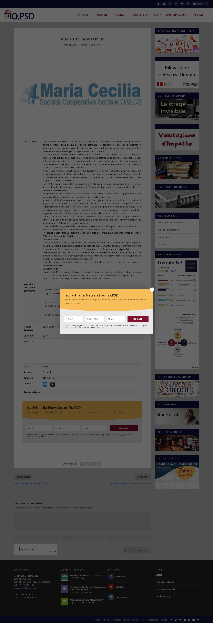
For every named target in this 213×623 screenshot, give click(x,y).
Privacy (67, 327)
